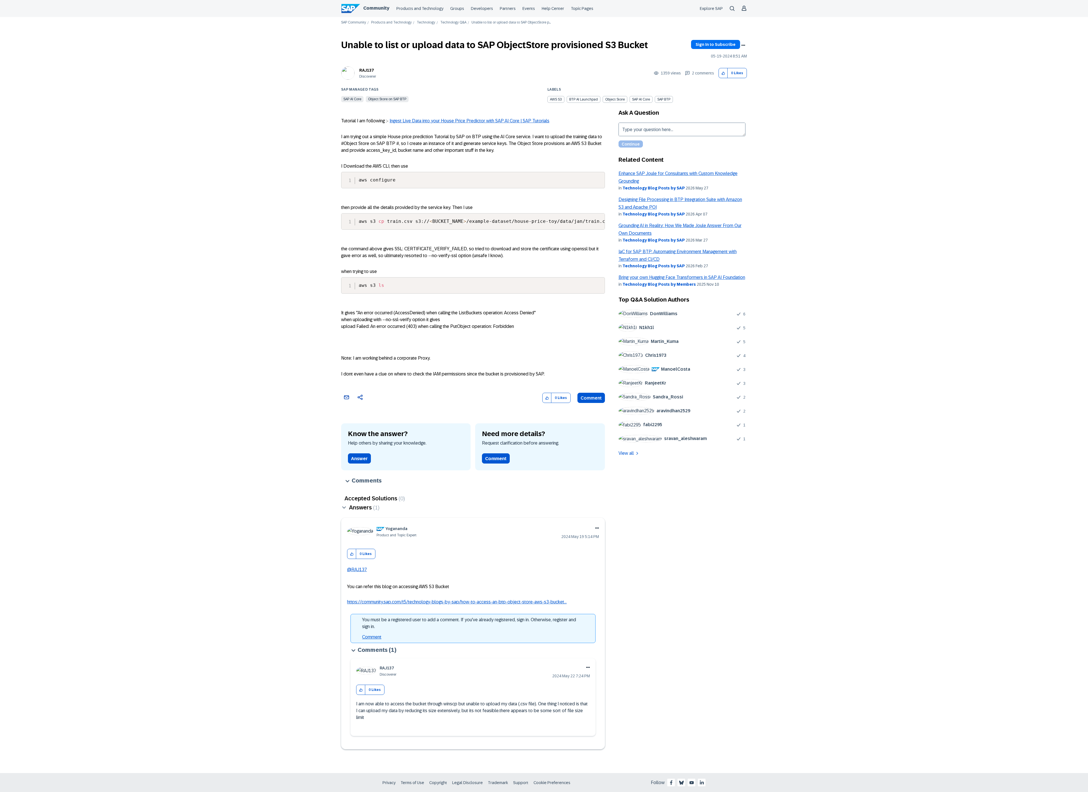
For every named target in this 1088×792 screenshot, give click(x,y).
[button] (723, 73)
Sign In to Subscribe (716, 44)
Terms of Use (412, 782)
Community (376, 8)
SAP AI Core (352, 99)
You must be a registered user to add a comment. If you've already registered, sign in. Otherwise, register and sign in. (469, 623)
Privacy (389, 782)
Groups (457, 8)
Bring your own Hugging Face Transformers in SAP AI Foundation (682, 277)
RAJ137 (366, 70)
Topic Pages (582, 8)
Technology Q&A (453, 22)
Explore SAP (711, 8)
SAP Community (353, 22)
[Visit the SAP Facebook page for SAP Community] (671, 782)
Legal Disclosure (467, 782)
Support (520, 782)
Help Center (553, 8)
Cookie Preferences (552, 782)
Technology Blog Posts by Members (659, 284)
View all (626, 453)
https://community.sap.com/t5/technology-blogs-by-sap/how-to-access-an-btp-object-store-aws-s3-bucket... (457, 601)
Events (528, 8)
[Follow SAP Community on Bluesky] (681, 782)
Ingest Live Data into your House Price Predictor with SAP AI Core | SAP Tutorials (469, 120)
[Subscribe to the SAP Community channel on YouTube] (691, 782)
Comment (591, 398)
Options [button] (743, 45)
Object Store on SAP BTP (387, 99)
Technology (426, 22)
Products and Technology (419, 8)
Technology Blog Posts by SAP (653, 188)
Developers (482, 8)
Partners (508, 8)
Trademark (498, 782)
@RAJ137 (357, 569)
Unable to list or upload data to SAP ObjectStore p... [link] (511, 22)
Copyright (438, 782)
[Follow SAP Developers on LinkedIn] (702, 782)
